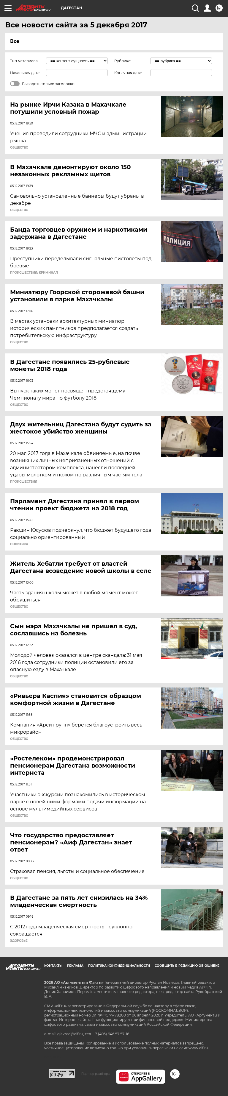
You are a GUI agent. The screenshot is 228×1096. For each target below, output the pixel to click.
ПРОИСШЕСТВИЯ (23, 481)
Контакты (53, 966)
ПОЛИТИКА (19, 544)
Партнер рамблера (95, 1073)
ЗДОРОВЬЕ (19, 940)
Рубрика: (122, 61)
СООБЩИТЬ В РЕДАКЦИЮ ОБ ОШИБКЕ (187, 966)
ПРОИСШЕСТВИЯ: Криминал (34, 272)
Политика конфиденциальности (119, 966)
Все (14, 41)
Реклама (75, 966)
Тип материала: (24, 61)
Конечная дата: (128, 73)
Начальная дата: (25, 73)
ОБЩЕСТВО (19, 147)
